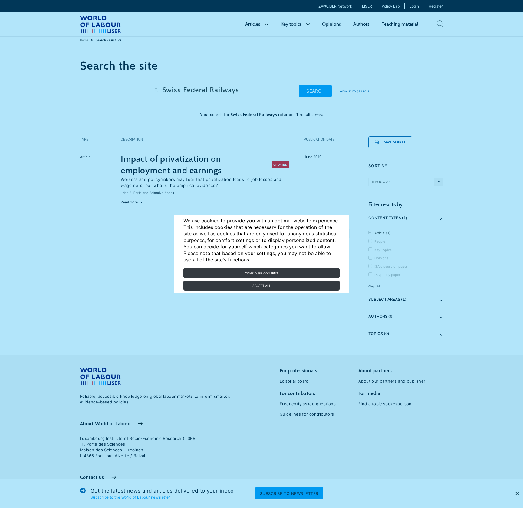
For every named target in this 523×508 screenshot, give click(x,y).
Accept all (261, 285)
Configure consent (261, 273)
